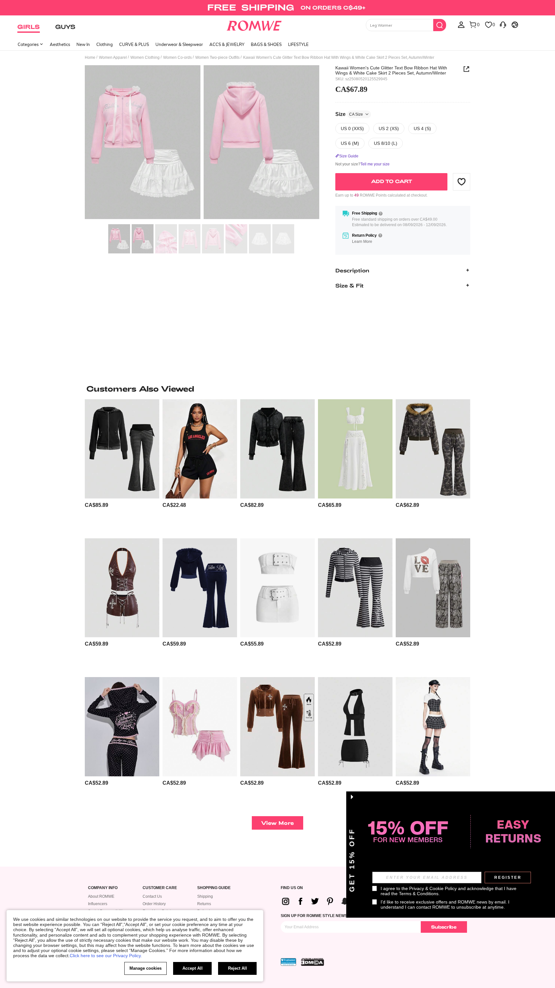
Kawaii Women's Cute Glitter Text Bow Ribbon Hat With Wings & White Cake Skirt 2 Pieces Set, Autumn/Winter (391, 70)
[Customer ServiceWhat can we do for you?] (503, 24)
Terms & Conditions (418, 893)
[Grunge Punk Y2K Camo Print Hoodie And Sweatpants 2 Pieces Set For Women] (433, 448)
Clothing (104, 44)
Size (349, 114)
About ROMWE (101, 896)
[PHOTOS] (202, 143)
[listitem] (122, 466)
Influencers (97, 904)
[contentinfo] (96, 505)
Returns (204, 904)
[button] (461, 181)
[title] (277, 388)
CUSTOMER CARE (160, 888)
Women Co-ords (177, 57)
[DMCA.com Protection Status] (312, 962)
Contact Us (152, 896)
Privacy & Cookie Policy (433, 888)
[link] (277, 7)
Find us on (292, 888)
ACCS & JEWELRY (226, 44)
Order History (154, 904)
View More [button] (277, 823)
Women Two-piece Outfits (217, 57)
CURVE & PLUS (134, 44)
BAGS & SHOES (266, 44)
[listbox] (461, 24)
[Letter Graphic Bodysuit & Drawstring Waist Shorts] (200, 448)
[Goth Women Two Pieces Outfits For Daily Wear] (433, 726)
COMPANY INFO (103, 888)
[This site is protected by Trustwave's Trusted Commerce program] (288, 962)
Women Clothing (145, 57)
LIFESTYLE (298, 44)
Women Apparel (113, 57)
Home (90, 57)
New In (83, 44)
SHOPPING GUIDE (214, 888)
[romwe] (254, 24)
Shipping (205, 896)
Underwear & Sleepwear (179, 44)
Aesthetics (60, 44)
